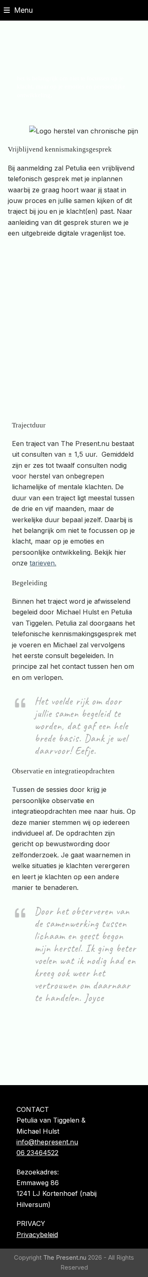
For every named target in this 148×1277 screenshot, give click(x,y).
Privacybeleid (37, 1234)
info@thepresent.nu (47, 1142)
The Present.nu (64, 1257)
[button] (18, 10)
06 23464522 (37, 1153)
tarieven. (43, 563)
